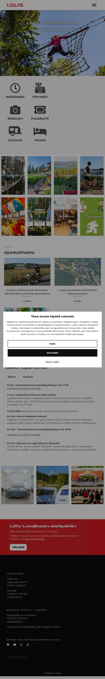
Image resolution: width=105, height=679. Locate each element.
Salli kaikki (52, 353)
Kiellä (52, 344)
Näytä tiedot (52, 361)
